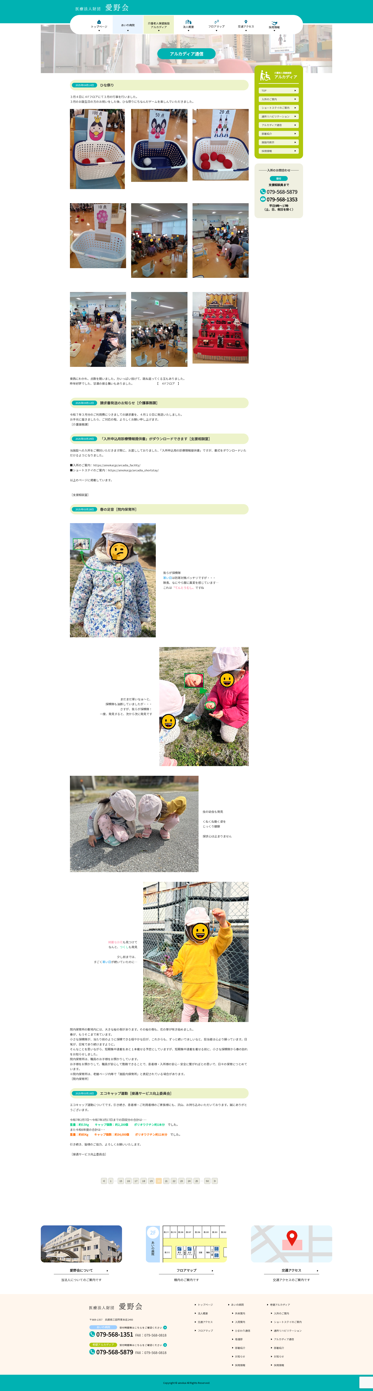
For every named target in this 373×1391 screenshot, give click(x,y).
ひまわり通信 (242, 1330)
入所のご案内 (269, 99)
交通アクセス (246, 26)
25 (196, 1181)
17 (136, 1181)
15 (120, 1181)
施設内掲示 (268, 142)
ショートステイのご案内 (275, 108)
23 (181, 1181)
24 (189, 1181)
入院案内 (240, 1322)
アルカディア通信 (272, 125)
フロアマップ (216, 26)
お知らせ (240, 1356)
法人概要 (188, 27)
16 (128, 1181)
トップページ (99, 27)
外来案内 (240, 1313)
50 (207, 1181)
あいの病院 (128, 25)
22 (174, 1181)
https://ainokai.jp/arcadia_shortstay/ (133, 470)
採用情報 (267, 151)
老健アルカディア (280, 1304)
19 (151, 1181)
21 (166, 1181)
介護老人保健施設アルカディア (159, 25)
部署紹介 (267, 134)
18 (143, 1181)
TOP (264, 90)
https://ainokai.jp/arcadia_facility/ (116, 465)
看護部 (239, 1339)
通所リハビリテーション (275, 116)
